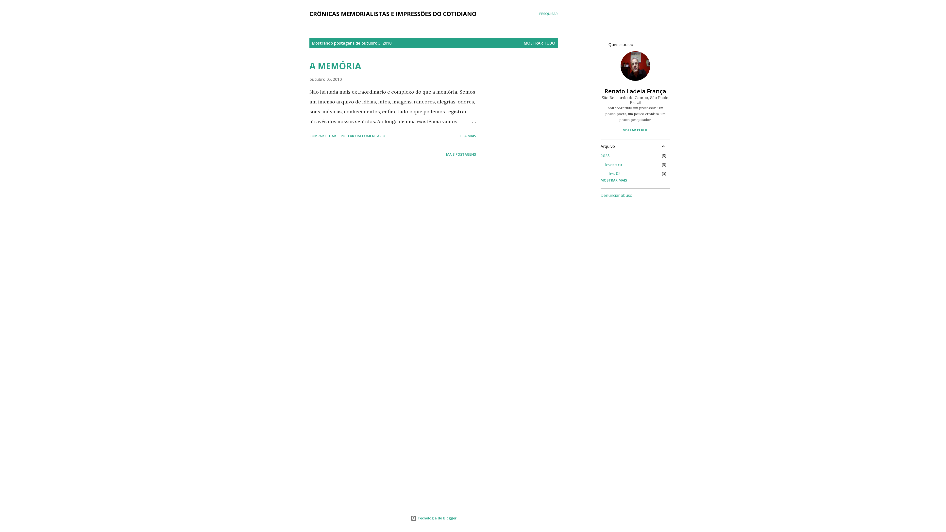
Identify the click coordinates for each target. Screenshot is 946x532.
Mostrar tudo (539, 43)
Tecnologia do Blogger (436, 518)
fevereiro (613, 164)
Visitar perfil (635, 130)
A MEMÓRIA (335, 66)
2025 (605, 155)
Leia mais (468, 135)
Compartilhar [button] (322, 135)
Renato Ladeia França (635, 91)
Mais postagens (461, 154)
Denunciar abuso (616, 195)
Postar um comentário (363, 135)
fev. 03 (614, 173)
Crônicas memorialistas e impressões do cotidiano (392, 14)
